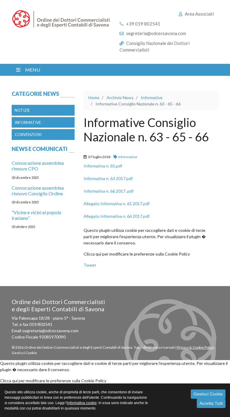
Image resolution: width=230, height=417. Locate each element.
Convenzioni (28, 134)
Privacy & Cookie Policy (195, 347)
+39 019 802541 (143, 23)
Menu (32, 69)
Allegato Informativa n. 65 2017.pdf (116, 203)
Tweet (90, 265)
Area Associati (199, 13)
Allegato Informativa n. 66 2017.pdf (116, 216)
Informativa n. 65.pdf (103, 165)
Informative (28, 122)
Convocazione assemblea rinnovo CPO (38, 165)
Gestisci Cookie (208, 394)
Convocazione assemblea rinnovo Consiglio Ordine (38, 190)
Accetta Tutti (211, 403)
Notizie (22, 110)
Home (93, 97)
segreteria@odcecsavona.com (156, 33)
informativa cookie (82, 403)
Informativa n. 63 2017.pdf (108, 178)
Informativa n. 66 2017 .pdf (109, 191)
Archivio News (120, 97)
